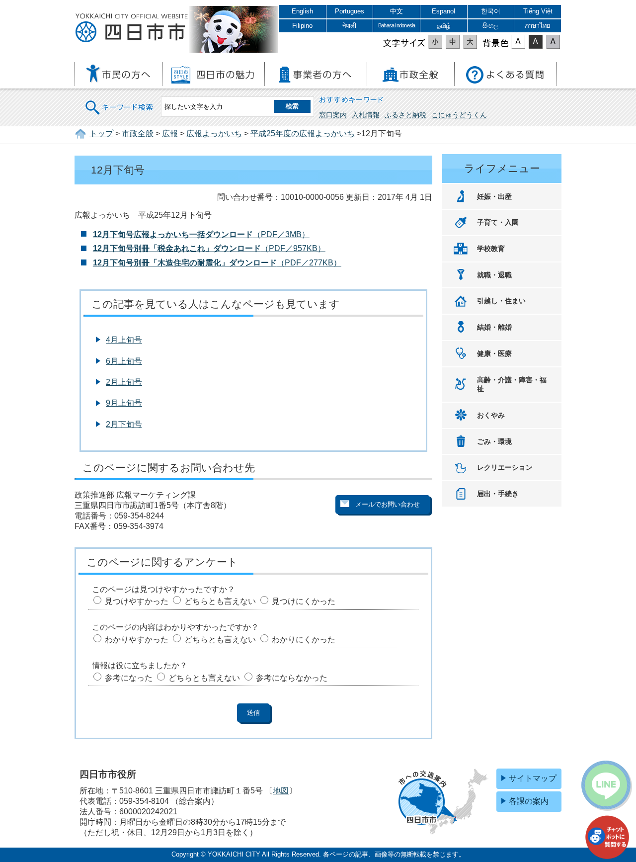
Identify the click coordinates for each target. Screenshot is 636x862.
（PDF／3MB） (201, 234)
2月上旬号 (124, 382)
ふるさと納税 (405, 115)
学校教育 (491, 249)
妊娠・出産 (494, 196)
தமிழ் (444, 25)
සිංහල (490, 25)
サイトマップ (532, 778)
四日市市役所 (132, 28)
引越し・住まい (501, 301)
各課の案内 (529, 801)
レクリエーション (505, 467)
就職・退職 (494, 275)
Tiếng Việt (538, 11)
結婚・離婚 (494, 327)
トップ (101, 133)
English (302, 11)
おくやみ (491, 415)
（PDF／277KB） (309, 263)
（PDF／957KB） (209, 248)
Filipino (302, 25)
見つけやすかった (136, 601)
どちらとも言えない (220, 601)
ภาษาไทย (538, 25)
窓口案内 (333, 115)
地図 (281, 790)
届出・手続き (498, 494)
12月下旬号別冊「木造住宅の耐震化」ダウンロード (185, 263)
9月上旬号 (124, 403)
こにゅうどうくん (459, 115)
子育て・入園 (498, 222)
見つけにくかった (303, 601)
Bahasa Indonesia (396, 25)
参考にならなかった (291, 678)
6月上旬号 (124, 361)
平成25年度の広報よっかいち (302, 133)
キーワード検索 (120, 101)
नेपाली (349, 25)
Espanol (443, 11)
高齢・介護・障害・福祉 (512, 384)
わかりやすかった (136, 639)
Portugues (349, 11)
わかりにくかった (303, 639)
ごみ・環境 (494, 441)
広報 (170, 133)
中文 (396, 11)
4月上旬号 (124, 340)
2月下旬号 (124, 424)
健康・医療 (494, 353)
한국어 (490, 11)
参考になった (129, 678)
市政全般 (138, 133)
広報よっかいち (214, 133)
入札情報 (366, 115)
